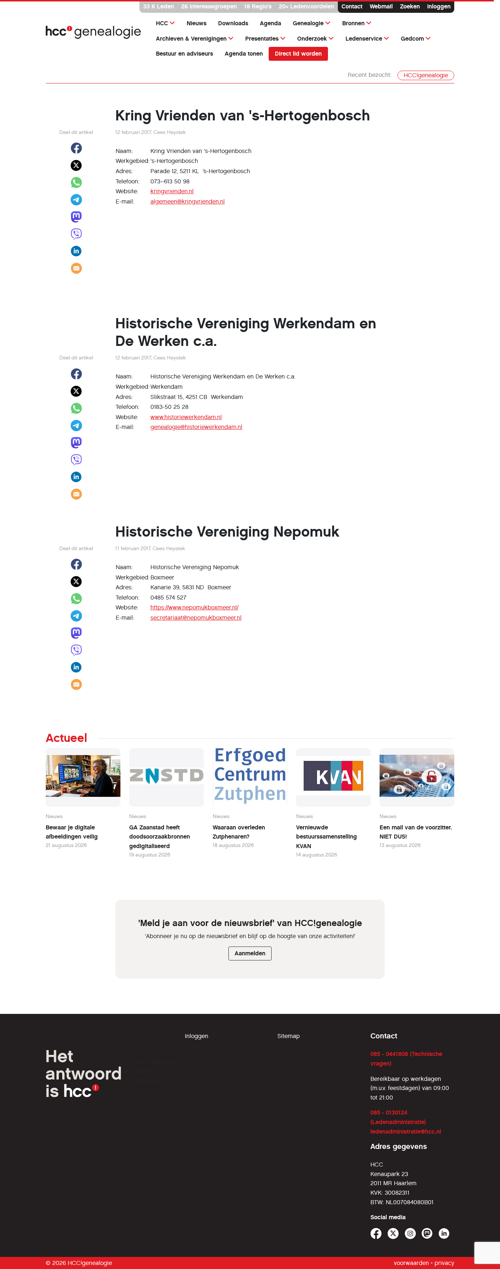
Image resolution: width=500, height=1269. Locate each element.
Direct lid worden (298, 53)
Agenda (270, 23)
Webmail (381, 6)
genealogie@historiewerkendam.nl (196, 426)
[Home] (93, 32)
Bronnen (353, 23)
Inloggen (439, 6)
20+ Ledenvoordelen (306, 6)
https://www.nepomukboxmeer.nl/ (194, 607)
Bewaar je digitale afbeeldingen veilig (72, 832)
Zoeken (410, 6)
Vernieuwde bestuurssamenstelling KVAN (326, 837)
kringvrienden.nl (172, 191)
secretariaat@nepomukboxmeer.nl (196, 617)
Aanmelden (250, 953)
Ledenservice (364, 38)
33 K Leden (158, 6)
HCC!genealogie (426, 75)
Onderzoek (312, 38)
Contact (352, 6)
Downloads (233, 23)
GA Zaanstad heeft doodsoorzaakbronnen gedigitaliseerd (159, 837)
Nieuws (196, 23)
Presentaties (262, 38)
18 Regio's (258, 6)
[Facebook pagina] (376, 1233)
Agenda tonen (244, 53)
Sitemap (288, 1036)
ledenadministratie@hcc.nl (405, 1131)
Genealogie (308, 23)
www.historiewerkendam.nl (186, 417)
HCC (162, 23)
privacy (444, 1262)
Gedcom (412, 38)
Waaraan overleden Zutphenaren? (239, 832)
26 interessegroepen (209, 6)
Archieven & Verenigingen (191, 38)
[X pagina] (393, 1233)
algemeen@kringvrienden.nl (187, 201)
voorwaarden (411, 1262)
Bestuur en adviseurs (184, 53)
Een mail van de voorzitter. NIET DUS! (416, 832)
